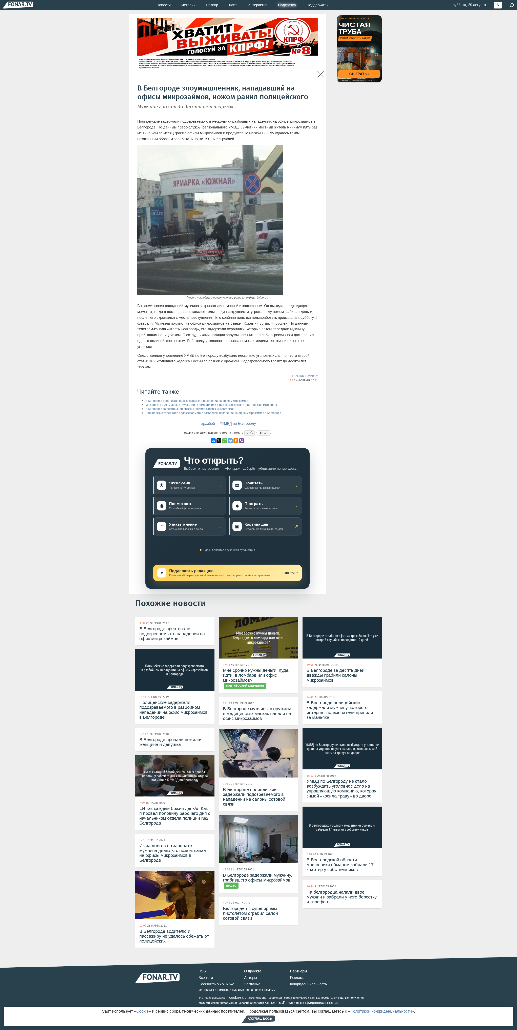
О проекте (252, 971)
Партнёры (298, 971)
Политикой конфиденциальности (381, 1011)
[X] (218, 440)
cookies (235, 997)
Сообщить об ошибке (216, 984)
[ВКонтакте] (213, 440)
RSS (202, 971)
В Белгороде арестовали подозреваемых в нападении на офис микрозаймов (196, 401)
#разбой (208, 423)
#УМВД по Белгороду (238, 423)
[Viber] (241, 440)
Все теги (206, 977)
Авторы (250, 977)
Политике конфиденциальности (310, 1002)
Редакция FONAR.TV (304, 376)
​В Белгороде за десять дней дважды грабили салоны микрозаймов (189, 409)
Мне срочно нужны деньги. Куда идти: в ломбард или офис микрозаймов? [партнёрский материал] (211, 405)
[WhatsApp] (224, 440)
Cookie (142, 1011)
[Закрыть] (320, 74)
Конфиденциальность (308, 984)
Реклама (297, 977)
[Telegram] (230, 440)
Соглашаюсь (260, 1018)
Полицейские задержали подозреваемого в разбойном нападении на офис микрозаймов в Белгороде (213, 413)
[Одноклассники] (235, 440)
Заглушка (252, 984)
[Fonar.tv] (18, 5)
